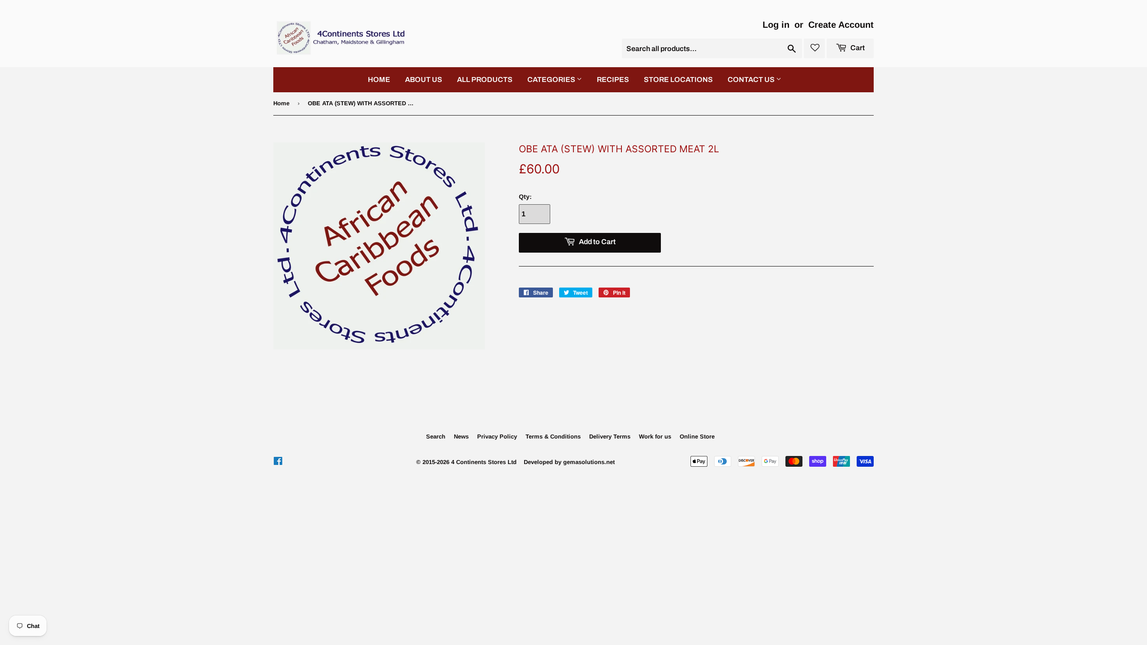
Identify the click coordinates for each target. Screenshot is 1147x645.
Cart (857, 48)
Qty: (525, 196)
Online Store (697, 436)
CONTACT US (752, 79)
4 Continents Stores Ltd (484, 462)
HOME (379, 79)
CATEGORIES (552, 79)
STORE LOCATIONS (678, 79)
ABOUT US (423, 79)
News (461, 436)
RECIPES (613, 79)
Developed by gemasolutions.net (569, 462)
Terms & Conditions (553, 436)
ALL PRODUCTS (485, 79)
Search (435, 436)
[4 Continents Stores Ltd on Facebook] (278, 462)
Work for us (655, 436)
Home (281, 103)
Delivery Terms (609, 436)
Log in (776, 25)
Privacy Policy (497, 436)
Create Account (841, 25)
